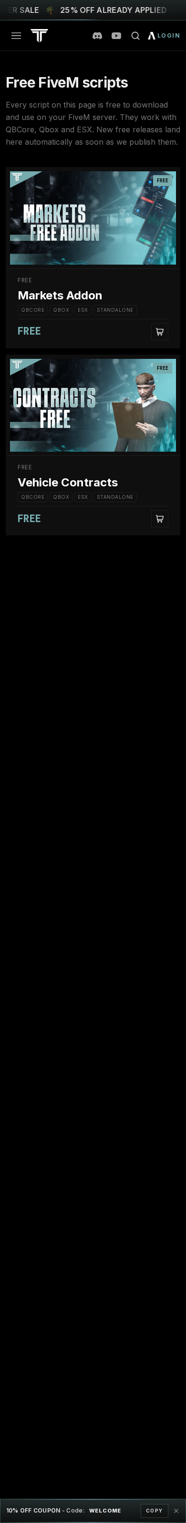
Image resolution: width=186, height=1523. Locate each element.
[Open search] (135, 35)
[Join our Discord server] (97, 35)
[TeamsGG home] (39, 35)
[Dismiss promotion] (176, 1511)
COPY (154, 1510)
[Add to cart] (159, 331)
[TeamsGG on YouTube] (116, 35)
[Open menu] (16, 35)
